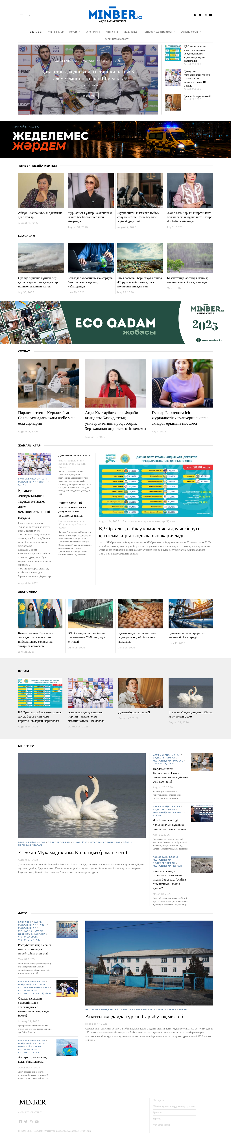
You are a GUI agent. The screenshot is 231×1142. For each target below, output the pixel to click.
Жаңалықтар (56, 31)
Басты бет (36, 31)
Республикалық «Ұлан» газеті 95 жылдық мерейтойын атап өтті (34, 949)
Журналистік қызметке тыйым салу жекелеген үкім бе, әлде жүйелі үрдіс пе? (138, 216)
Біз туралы (158, 1100)
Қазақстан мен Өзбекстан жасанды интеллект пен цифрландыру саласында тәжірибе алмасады (35, 639)
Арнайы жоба (189, 31)
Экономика (93, 31)
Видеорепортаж (59, 842)
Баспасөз (24, 922)
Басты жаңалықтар (67, 64)
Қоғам (73, 31)
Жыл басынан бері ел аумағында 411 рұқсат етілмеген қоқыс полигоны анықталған (139, 282)
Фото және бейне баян (33, 987)
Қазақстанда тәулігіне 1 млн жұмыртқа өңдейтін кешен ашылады (137, 637)
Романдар (113, 842)
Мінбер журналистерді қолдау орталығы (174, 1106)
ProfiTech (85, 1130)
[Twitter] (200, 15)
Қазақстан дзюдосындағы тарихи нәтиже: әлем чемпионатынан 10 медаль (197, 78)
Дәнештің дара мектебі (88, 74)
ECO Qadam (26, 235)
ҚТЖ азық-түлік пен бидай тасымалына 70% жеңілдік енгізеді (87, 637)
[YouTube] (210, 15)
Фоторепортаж (29, 940)
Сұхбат (158, 763)
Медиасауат (131, 31)
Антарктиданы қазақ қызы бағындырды (32, 1059)
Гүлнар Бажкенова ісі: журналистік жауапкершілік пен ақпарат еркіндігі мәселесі (180, 418)
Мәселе (178, 761)
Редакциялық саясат (115, 38)
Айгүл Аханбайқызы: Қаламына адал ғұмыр (40, 214)
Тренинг (157, 1112)
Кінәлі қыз (80, 842)
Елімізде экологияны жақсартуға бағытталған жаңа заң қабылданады (90, 282)
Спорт (42, 482)
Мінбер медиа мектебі (158, 31)
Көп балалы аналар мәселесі (135, 1009)
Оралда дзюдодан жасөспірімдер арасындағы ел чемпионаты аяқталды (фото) (33, 1007)
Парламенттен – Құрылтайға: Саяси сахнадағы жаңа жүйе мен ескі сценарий (46, 418)
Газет (42, 925)
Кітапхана (112, 31)
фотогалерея (167, 1009)
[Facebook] (195, 15)
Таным (106, 64)
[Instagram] (205, 15)
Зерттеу (157, 1118)
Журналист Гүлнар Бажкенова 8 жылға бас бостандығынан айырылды (90, 216)
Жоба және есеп (161, 1124)
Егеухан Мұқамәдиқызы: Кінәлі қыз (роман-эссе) (191, 714)
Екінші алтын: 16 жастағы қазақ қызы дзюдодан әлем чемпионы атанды (72, 509)
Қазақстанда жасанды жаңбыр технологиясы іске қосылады (187, 280)
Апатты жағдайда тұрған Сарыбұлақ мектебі (135, 1016)
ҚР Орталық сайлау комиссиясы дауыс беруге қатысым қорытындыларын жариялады (195, 53)
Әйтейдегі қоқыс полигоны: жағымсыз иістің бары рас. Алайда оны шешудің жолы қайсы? (169, 879)
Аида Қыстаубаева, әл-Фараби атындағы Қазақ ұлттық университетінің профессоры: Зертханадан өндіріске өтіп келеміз (115, 421)
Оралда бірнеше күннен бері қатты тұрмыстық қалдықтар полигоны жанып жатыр (38, 282)
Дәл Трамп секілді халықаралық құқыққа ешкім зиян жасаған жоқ (169, 824)
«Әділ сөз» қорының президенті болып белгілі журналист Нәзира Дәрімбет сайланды (189, 216)
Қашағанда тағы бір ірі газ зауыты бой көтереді (186, 635)
